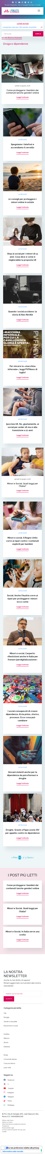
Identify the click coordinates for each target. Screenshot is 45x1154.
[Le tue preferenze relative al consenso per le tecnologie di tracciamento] (41, 1150)
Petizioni (6, 1038)
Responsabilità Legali (8, 1128)
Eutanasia (7, 1046)
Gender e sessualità (10, 1021)
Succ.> (30, 857)
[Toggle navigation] (38, 10)
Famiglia (6, 1017)
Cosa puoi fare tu (9, 1063)
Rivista (7, 5)
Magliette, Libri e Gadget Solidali (22, 5)
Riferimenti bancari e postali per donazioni (14, 1124)
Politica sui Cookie (7, 1122)
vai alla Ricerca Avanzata (12, 38)
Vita (5, 1013)
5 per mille (7, 1067)
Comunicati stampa (10, 1059)
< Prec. (14, 857)
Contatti (37, 5)
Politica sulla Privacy (8, 1120)
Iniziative (6, 1034)
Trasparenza (5, 1126)
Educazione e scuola (11, 1026)
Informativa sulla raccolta (13, 1151)
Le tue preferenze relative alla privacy (23, 1148)
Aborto (6, 1042)
